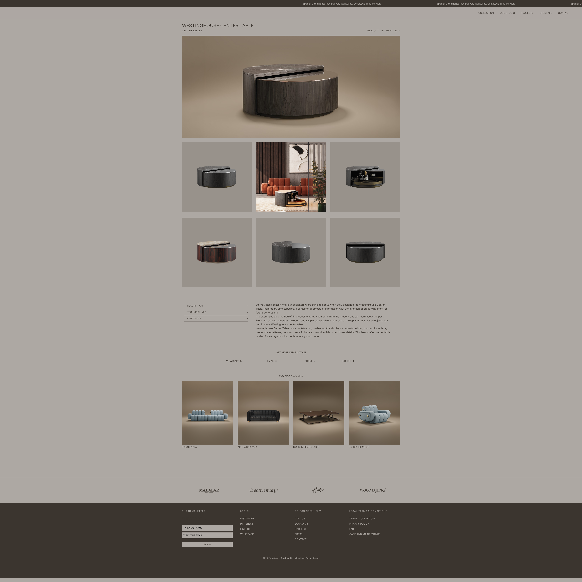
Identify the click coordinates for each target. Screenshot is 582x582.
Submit (207, 544)
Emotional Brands (304, 558)
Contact (300, 539)
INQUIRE (347, 361)
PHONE (309, 361)
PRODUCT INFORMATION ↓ (383, 30)
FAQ (351, 528)
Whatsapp (247, 534)
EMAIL (270, 361)
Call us (300, 518)
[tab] (216, 306)
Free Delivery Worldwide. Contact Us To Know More (276, 3)
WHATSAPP (233, 361)
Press (298, 534)
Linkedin (245, 528)
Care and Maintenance (364, 534)
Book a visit (303, 523)
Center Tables (192, 30)
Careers (300, 528)
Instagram (247, 518)
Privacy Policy (359, 523)
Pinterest (246, 523)
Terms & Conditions (362, 518)
